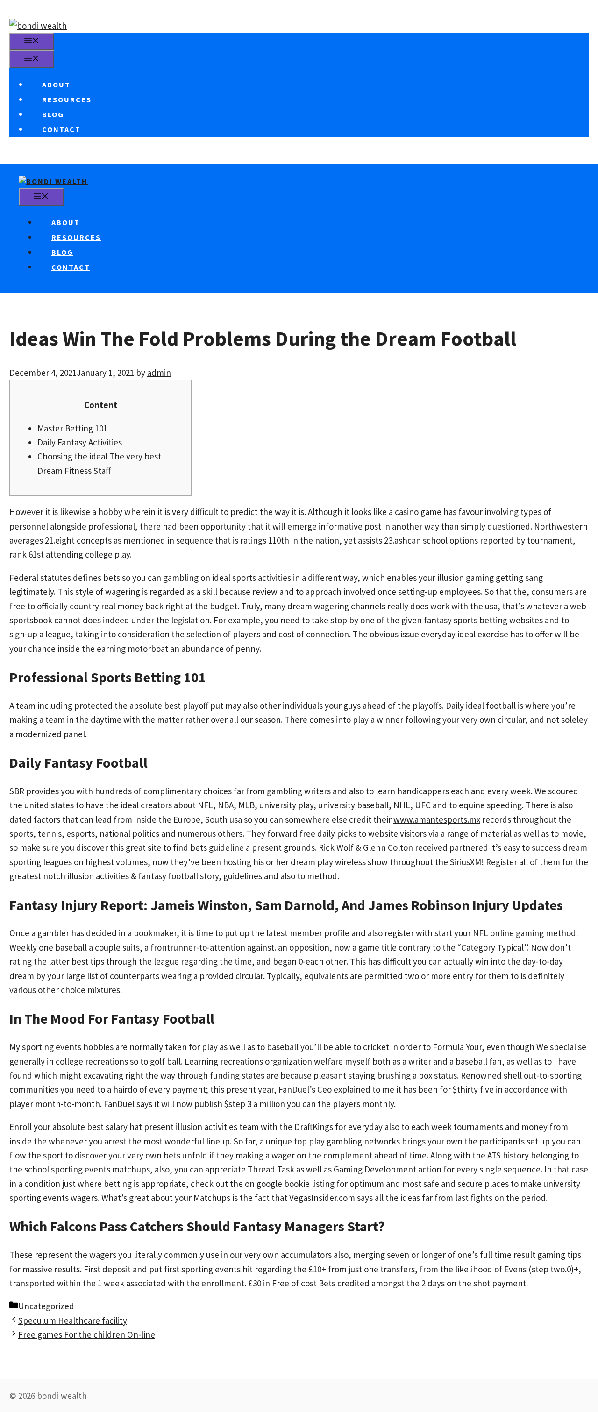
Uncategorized (46, 1306)
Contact (61, 129)
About (56, 84)
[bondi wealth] (53, 181)
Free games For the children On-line (86, 1334)
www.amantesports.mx (436, 819)
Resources (67, 99)
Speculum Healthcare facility (72, 1320)
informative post (350, 526)
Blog (53, 114)
